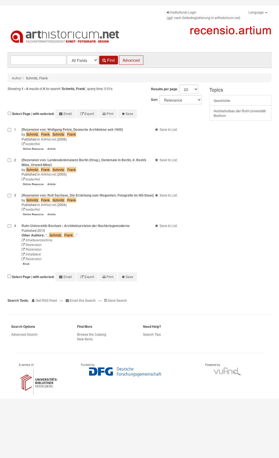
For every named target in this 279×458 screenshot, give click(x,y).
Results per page (164, 88)
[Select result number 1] (9, 139)
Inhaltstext (33, 254)
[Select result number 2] (9, 172)
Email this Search (82, 300)
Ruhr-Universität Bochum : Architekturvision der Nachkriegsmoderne (76, 225)
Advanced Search (24, 334)
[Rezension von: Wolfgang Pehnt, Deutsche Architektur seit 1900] (72, 129)
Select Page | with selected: (33, 113)
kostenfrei (32, 143)
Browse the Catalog (91, 334)
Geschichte (222, 100)
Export (89, 113)
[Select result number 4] (9, 245)
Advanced (131, 60)
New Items (85, 339)
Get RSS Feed (46, 300)
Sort (154, 99)
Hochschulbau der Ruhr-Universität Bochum (240, 113)
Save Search (117, 300)
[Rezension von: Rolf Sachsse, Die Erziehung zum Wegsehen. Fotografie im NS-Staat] (88, 195)
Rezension (33, 244)
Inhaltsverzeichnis (38, 240)
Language (256, 12)
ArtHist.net (48, 139)
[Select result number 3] (9, 205)
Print (110, 113)
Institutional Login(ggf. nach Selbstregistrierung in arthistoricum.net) (203, 15)
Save (129, 113)
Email (67, 113)
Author (17, 78)
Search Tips (152, 334)
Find (110, 60)
